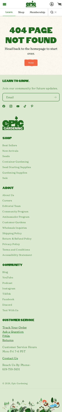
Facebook (8, 299)
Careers (7, 200)
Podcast (7, 283)
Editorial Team (11, 206)
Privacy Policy (11, 244)
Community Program (15, 211)
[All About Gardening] (31, 4)
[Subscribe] (55, 97)
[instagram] (10, 106)
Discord (7, 305)
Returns (7, 340)
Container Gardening (15, 161)
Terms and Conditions (16, 249)
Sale (5, 178)
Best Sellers (9, 145)
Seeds (6, 156)
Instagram (8, 288)
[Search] (51, 12)
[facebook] (3, 106)
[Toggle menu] (4, 4)
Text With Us (10, 310)
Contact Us (10, 358)
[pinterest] (32, 106)
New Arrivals (10, 151)
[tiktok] (25, 106)
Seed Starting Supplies (16, 167)
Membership (37, 12)
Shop (21, 12)
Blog (5, 272)
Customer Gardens (14, 222)
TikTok (6, 294)
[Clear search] (55, 12)
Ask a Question (13, 331)
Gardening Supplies (14, 172)
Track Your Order (14, 327)
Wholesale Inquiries (14, 228)
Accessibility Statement (17, 255)
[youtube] (18, 106)
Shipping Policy (12, 233)
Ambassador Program (15, 217)
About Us (8, 195)
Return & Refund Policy (17, 238)
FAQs (6, 336)
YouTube (7, 277)
